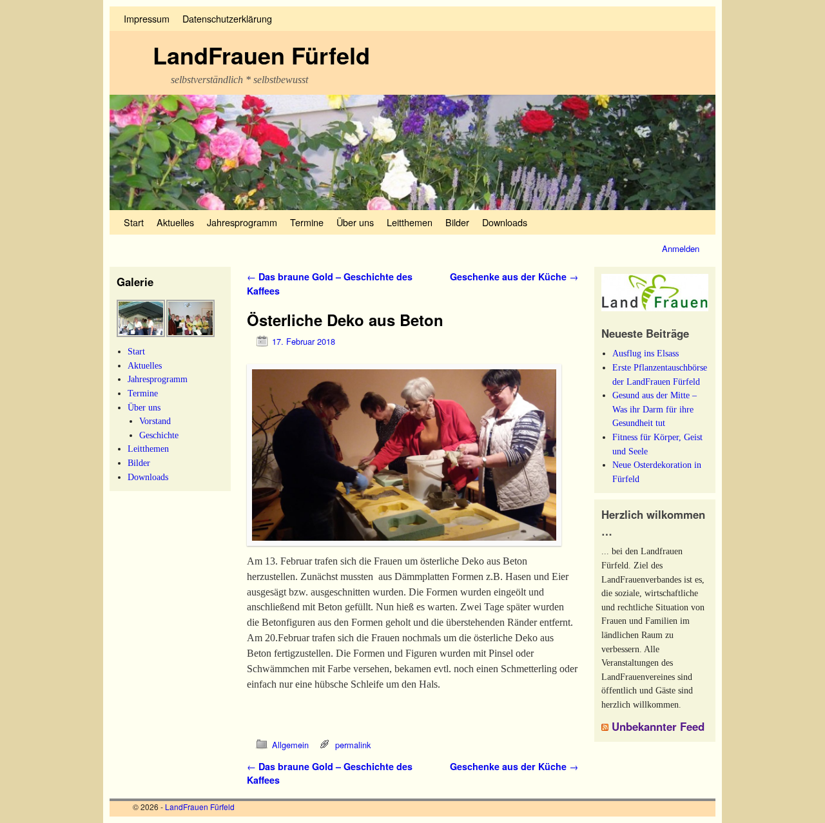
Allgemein (290, 745)
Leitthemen (409, 222)
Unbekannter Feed (658, 726)
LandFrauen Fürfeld (261, 55)
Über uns (355, 222)
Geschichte (159, 435)
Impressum (147, 18)
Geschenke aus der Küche (514, 276)
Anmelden (680, 248)
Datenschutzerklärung (227, 18)
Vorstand (155, 421)
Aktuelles (175, 222)
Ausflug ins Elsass (645, 353)
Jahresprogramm (242, 222)
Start (134, 222)
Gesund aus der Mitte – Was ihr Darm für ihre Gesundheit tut (654, 409)
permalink (353, 745)
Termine (307, 222)
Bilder (457, 222)
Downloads (504, 222)
